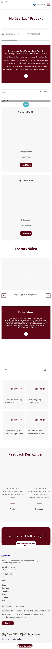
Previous (3, 10)
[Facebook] (3, 574)
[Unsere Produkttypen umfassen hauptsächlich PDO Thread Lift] (14, 417)
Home (4, 585)
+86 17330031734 (9, 570)
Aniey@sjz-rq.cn (8, 567)
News (4, 594)
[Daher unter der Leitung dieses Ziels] (14, 386)
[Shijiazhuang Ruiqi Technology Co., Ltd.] (37, 386)
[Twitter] (6, 574)
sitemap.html (17, 639)
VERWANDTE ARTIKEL (21, 634)
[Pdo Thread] (9, 1)
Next (49, 10)
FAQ (3, 600)
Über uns (5, 588)
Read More (26, 165)
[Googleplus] (14, 574)
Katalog (5, 597)
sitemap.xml (6, 639)
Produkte (5, 591)
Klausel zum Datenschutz (31, 636)
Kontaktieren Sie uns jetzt (26, 545)
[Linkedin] (10, 574)
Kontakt (8, 623)
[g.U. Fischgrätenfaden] (14, 29)
